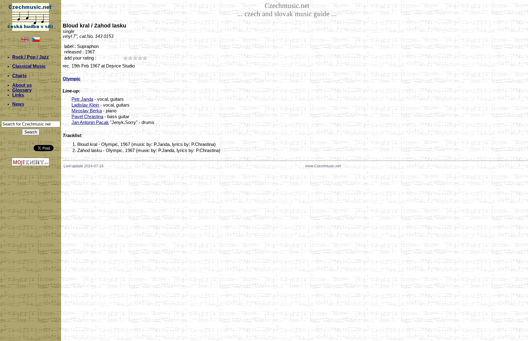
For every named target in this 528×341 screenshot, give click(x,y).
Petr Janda (82, 99)
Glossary (21, 90)
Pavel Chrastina (87, 116)
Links (18, 95)
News (18, 104)
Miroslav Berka (87, 110)
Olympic (71, 78)
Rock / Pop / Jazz (30, 57)
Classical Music (29, 66)
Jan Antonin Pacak (90, 122)
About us (22, 85)
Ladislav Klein (85, 105)
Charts (19, 75)
